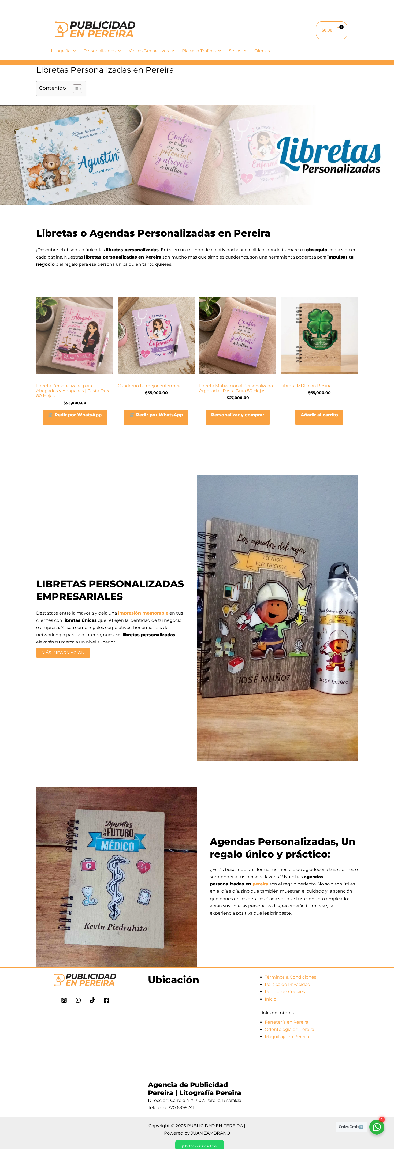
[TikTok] (92, 1000)
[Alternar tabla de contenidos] (75, 88)
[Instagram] (64, 1000)
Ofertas (262, 50)
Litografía (60, 50)
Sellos (235, 50)
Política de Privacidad (287, 984)
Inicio (270, 999)
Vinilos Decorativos (149, 50)
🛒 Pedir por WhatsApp (75, 414)
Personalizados (100, 50)
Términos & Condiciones (290, 977)
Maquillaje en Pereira (287, 1036)
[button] (63, 51)
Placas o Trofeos (199, 50)
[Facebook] (107, 1000)
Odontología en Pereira (289, 1029)
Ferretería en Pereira (286, 1022)
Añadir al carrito (319, 414)
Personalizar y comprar (237, 414)
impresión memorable (143, 613)
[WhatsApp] (78, 1000)
